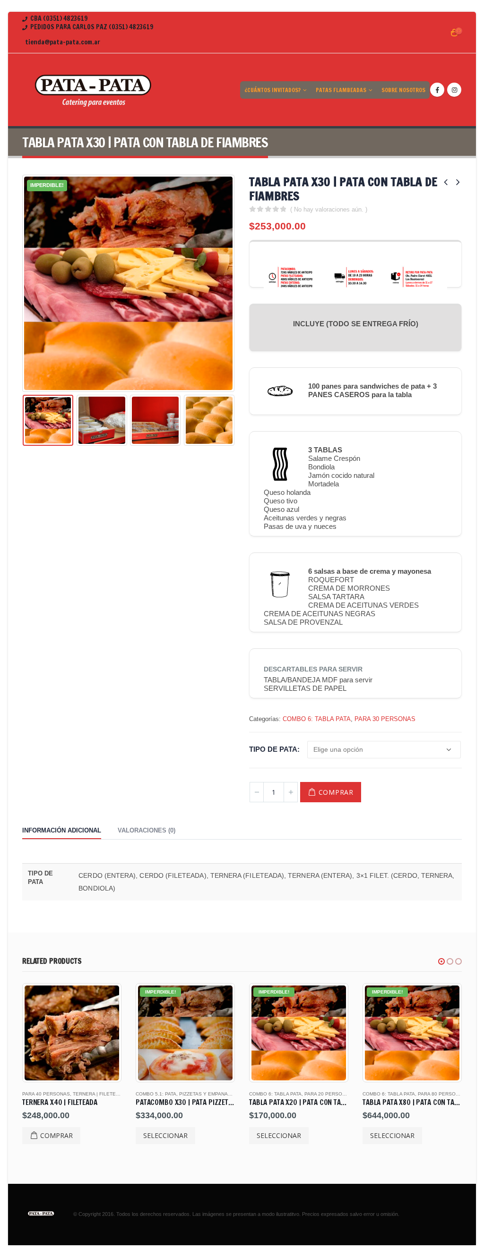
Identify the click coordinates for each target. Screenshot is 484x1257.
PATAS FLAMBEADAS (341, 90)
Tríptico (451, 1093)
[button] (441, 961)
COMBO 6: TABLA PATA (317, 718)
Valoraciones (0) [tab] (146, 830)
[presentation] (24, 283)
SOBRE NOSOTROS (403, 90)
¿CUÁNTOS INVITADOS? (272, 90)
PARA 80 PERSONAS (355, 1093)
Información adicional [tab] (61, 830)
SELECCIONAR (78, 1135)
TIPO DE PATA (273, 749)
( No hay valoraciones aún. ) (328, 209)
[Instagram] (454, 90)
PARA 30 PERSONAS (384, 718)
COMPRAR (336, 792)
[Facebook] (437, 90)
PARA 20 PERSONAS (241, 1093)
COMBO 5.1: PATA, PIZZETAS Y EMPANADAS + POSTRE (112, 1093)
